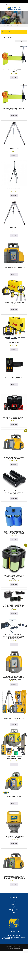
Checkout (16, 4)
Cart (12, 4)
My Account (7, 4)
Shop (14, 912)
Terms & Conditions (14, 909)
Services (14, 907)
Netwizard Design (17, 948)
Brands (14, 911)
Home (2, 25)
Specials (14, 903)
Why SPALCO (14, 904)
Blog (14, 906)
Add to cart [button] (14, 77)
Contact (14, 914)
